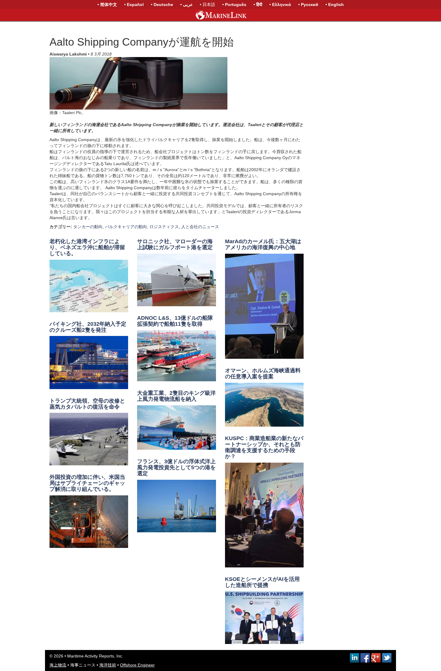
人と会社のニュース (200, 226)
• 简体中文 (107, 4)
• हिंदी (258, 4)
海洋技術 (107, 665)
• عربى (186, 4)
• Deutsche (162, 4)
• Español (134, 4)
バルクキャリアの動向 (126, 226)
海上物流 (58, 665)
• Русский (308, 4)
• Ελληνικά (280, 4)
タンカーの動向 (88, 226)
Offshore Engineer (137, 665)
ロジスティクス (164, 226)
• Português (234, 4)
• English (335, 4)
